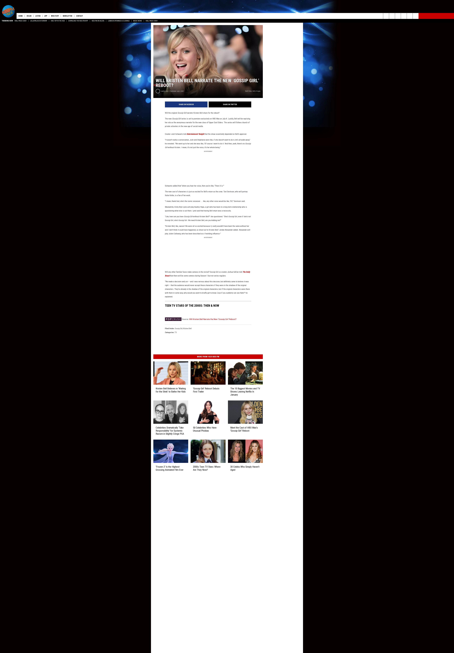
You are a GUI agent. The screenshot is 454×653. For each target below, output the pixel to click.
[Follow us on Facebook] (398, 16)
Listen (37, 16)
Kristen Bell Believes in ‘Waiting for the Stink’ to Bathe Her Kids (171, 390)
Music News (137, 21)
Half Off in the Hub (58, 21)
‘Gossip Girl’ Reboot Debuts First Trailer (206, 390)
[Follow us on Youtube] (410, 16)
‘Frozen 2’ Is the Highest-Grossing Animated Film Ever (169, 468)
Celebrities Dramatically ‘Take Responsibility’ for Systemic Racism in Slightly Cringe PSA (170, 430)
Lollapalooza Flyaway (38, 21)
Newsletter (67, 16)
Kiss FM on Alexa (98, 21)
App (45, 16)
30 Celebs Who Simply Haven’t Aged (244, 468)
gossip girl (179, 328)
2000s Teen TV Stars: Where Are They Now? (206, 468)
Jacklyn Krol (164, 91)
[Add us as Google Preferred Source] (392, 16)
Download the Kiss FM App (78, 21)
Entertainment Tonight (195, 134)
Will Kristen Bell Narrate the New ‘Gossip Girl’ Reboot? (212, 319)
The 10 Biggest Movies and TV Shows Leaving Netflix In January (245, 391)
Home (20, 16)
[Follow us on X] (416, 16)
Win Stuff (55, 16)
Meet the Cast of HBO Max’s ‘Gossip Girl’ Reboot (244, 429)
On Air (29, 16)
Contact (79, 16)
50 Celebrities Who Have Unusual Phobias (204, 429)
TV (176, 332)
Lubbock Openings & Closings (119, 21)
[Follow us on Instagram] (404, 16)
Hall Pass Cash (20, 21)
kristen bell (187, 328)
